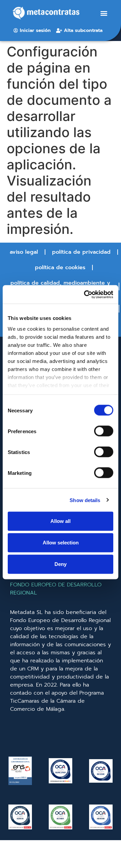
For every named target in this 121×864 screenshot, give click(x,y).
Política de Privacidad (81, 252)
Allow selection (61, 542)
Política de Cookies (60, 267)
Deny (60, 564)
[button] (104, 13)
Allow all (60, 521)
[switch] (103, 431)
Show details (85, 500)
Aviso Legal (24, 252)
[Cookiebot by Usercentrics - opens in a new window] (85, 294)
